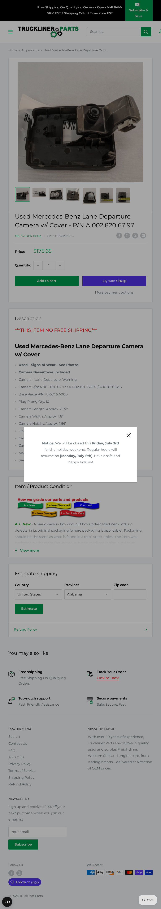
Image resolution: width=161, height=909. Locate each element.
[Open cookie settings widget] (7, 902)
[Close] (129, 435)
